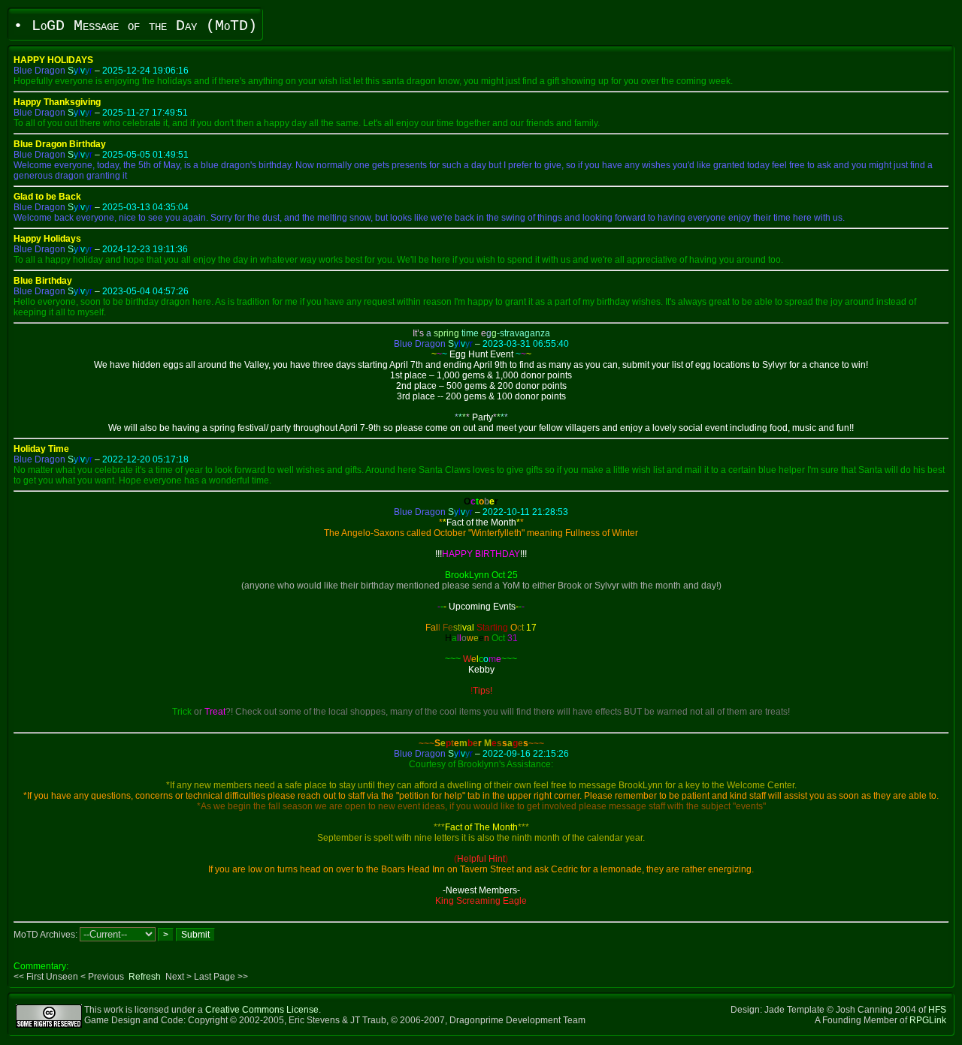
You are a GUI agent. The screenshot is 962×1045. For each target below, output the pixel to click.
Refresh (145, 976)
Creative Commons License (262, 1009)
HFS (937, 1009)
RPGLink (927, 1020)
